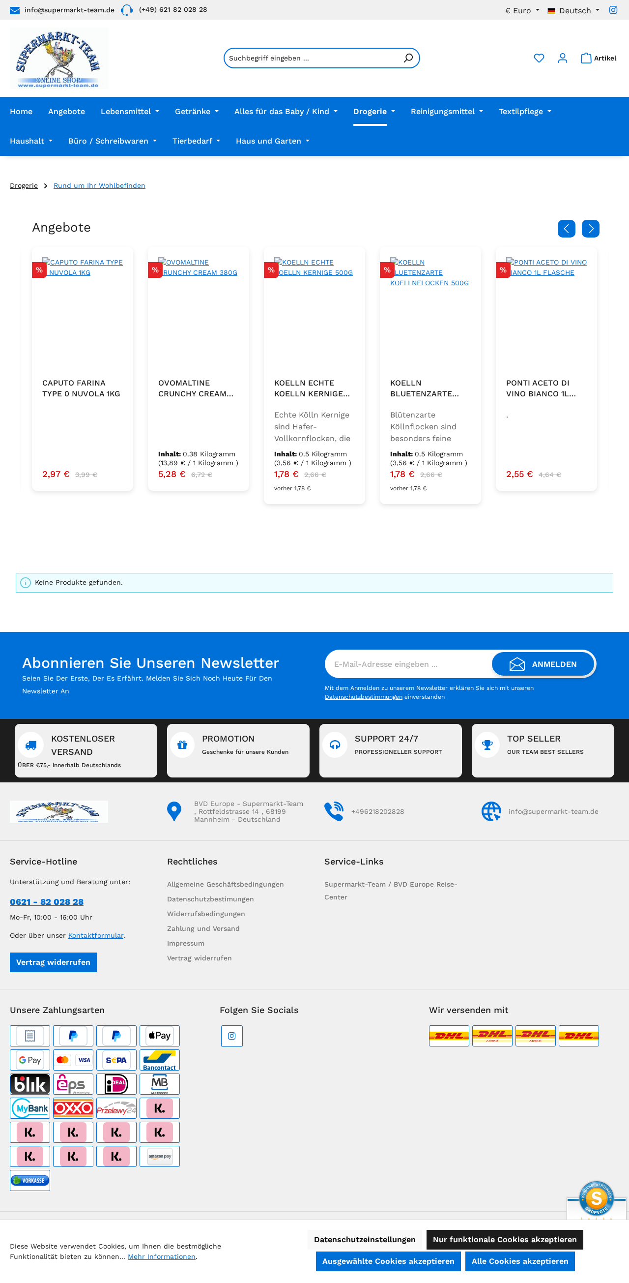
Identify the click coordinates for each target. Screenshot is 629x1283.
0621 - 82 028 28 (47, 901)
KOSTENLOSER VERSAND (69, 751)
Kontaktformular (95, 935)
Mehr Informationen (162, 1256)
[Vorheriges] (566, 229)
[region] (314, 376)
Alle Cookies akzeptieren (520, 1261)
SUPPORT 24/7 (398, 744)
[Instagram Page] (613, 10)
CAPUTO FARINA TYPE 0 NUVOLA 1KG (81, 388)
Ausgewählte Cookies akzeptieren (388, 1261)
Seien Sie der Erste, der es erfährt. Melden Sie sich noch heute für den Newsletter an (147, 684)
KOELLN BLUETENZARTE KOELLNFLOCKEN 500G (424, 388)
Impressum (185, 943)
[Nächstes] (591, 229)
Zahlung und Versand (203, 928)
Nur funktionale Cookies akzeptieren (505, 1239)
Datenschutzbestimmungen (363, 696)
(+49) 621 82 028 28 (173, 9)
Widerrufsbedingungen (206, 914)
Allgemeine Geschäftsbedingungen (225, 884)
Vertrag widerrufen (53, 962)
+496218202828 (377, 811)
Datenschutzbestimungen (210, 899)
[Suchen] (408, 58)
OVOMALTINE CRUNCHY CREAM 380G (192, 388)
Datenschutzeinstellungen (365, 1239)
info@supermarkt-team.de (69, 10)
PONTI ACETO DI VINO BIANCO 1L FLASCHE (538, 388)
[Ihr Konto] (562, 58)
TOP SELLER (545, 744)
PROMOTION (245, 744)
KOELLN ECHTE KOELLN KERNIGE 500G (308, 388)
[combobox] (310, 58)
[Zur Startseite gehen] (59, 58)
